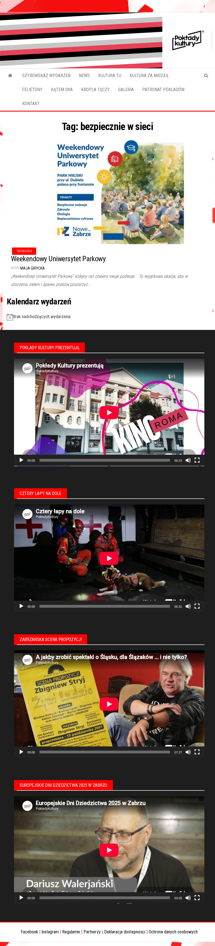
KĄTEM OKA (62, 89)
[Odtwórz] (21, 460)
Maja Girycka (32, 268)
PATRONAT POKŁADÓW (163, 89)
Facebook (29, 932)
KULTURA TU (109, 75)
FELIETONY (32, 89)
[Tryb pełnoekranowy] (197, 460)
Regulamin (71, 932)
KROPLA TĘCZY (95, 89)
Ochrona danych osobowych (173, 932)
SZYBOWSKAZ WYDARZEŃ (46, 75)
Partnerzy (92, 932)
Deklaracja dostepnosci (124, 932)
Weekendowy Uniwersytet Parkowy (58, 259)
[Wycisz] (188, 460)
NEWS (84, 75)
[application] (109, 412)
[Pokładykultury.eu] (10, 76)
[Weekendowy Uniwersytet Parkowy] (107, 189)
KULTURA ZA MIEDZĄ (149, 75)
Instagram (50, 932)
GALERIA (126, 89)
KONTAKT (31, 103)
